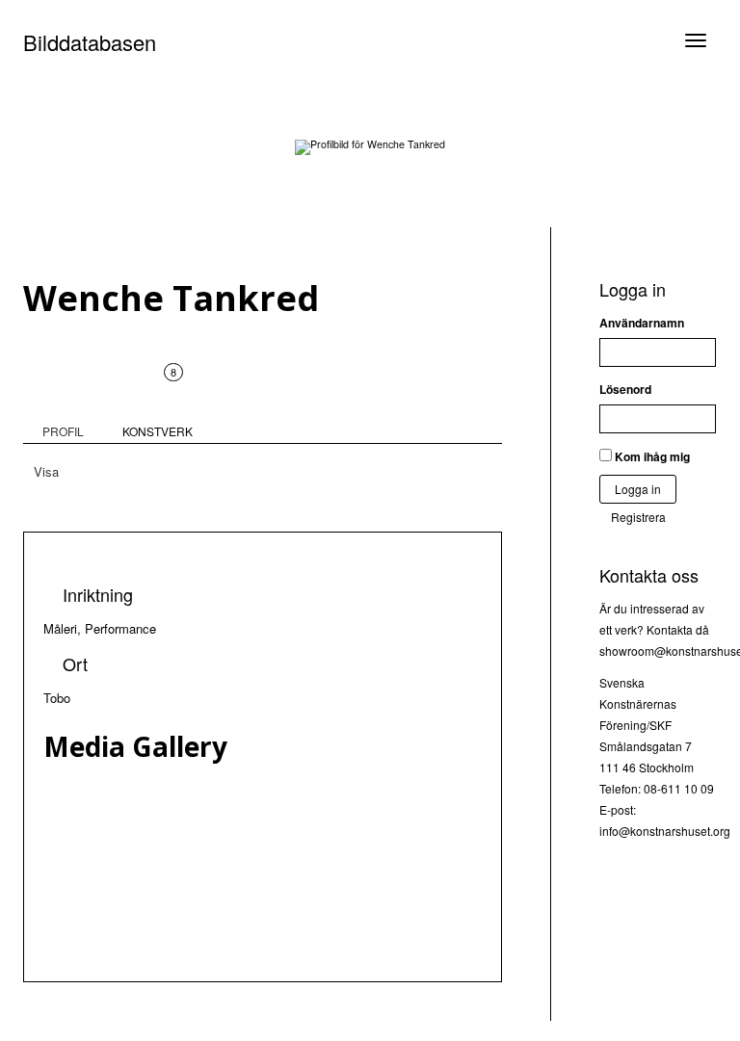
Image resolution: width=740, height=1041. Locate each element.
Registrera (638, 516)
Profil (63, 431)
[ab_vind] (282, 835)
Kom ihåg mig (651, 456)
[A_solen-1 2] (282, 920)
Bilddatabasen (89, 42)
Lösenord (625, 389)
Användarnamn (641, 322)
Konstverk (157, 401)
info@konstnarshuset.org (664, 830)
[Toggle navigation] (695, 40)
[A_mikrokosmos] (282, 814)
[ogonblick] (282, 878)
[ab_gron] (282, 899)
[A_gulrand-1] (282, 793)
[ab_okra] (282, 857)
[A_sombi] (282, 941)
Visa (46, 471)
